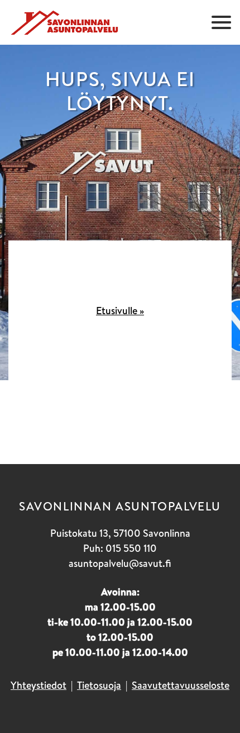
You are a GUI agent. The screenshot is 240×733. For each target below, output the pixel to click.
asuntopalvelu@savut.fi (120, 563)
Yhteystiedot (38, 685)
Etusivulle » (120, 311)
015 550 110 (131, 548)
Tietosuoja (99, 685)
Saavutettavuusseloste (180, 685)
